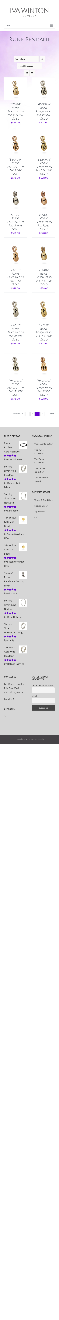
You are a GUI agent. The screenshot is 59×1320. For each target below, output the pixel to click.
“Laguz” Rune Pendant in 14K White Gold (15, 332)
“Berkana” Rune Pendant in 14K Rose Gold (15, 167)
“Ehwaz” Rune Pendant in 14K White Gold (15, 222)
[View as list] (32, 73)
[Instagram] (5, 716)
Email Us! (9, 699)
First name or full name (42, 685)
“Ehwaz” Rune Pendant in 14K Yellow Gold (43, 277)
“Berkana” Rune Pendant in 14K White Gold (43, 111)
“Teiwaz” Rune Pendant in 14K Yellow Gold (15, 111)
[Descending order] (42, 59)
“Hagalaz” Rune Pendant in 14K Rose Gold (43, 387)
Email (34, 696)
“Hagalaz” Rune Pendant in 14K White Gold (15, 387)
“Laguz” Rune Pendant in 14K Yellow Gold (43, 332)
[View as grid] (27, 73)
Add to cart (13, 88)
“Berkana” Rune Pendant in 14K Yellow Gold (43, 167)
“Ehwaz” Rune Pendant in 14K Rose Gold (43, 222)
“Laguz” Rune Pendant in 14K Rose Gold (15, 277)
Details (15, 91)
